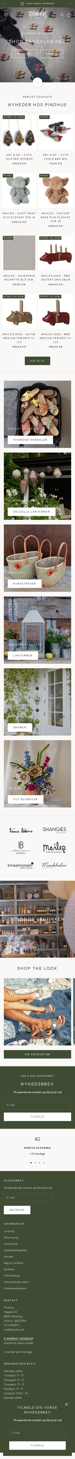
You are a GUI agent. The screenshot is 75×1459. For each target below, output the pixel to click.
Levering (9, 1243)
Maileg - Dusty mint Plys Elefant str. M (19, 227)
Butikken (9, 1281)
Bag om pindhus (13, 1275)
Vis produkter (37, 1066)
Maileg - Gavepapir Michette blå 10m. (19, 290)
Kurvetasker (24, 596)
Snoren (20, 739)
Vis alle (37, 373)
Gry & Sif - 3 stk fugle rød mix (56, 169)
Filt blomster (25, 811)
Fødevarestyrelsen (15, 1301)
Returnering (11, 1250)
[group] (37, 51)
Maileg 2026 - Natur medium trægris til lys (19, 350)
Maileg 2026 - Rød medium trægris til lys (56, 350)
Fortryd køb (11, 1256)
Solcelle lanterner (31, 524)
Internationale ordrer (16, 1294)
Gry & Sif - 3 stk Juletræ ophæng (19, 169)
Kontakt (8, 1269)
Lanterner (22, 667)
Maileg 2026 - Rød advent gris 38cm (55, 290)
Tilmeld (37, 1445)
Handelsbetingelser (15, 1262)
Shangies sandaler (30, 452)
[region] (37, 51)
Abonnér (17, 1222)
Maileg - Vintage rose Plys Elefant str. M (56, 229)
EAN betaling (12, 1288)
